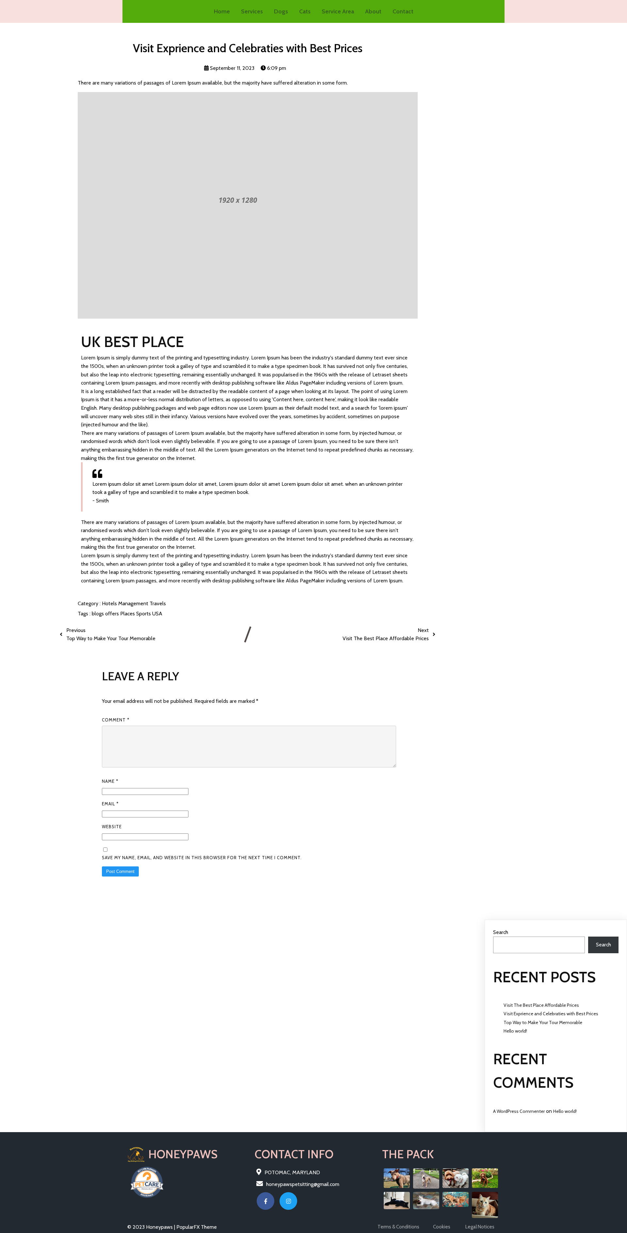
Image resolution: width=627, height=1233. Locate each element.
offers (112, 613)
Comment (115, 719)
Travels (158, 603)
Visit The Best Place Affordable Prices (541, 1005)
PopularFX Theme (196, 1227)
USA (157, 613)
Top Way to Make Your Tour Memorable (543, 1022)
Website (112, 826)
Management (134, 603)
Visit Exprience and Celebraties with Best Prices (551, 1014)
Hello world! (515, 1031)
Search (500, 932)
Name (110, 781)
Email (110, 803)
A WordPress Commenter (519, 1111)
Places (128, 613)
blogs (98, 613)
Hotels (110, 603)
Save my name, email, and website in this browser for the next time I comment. (202, 857)
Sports (144, 613)
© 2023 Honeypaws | (151, 1227)
